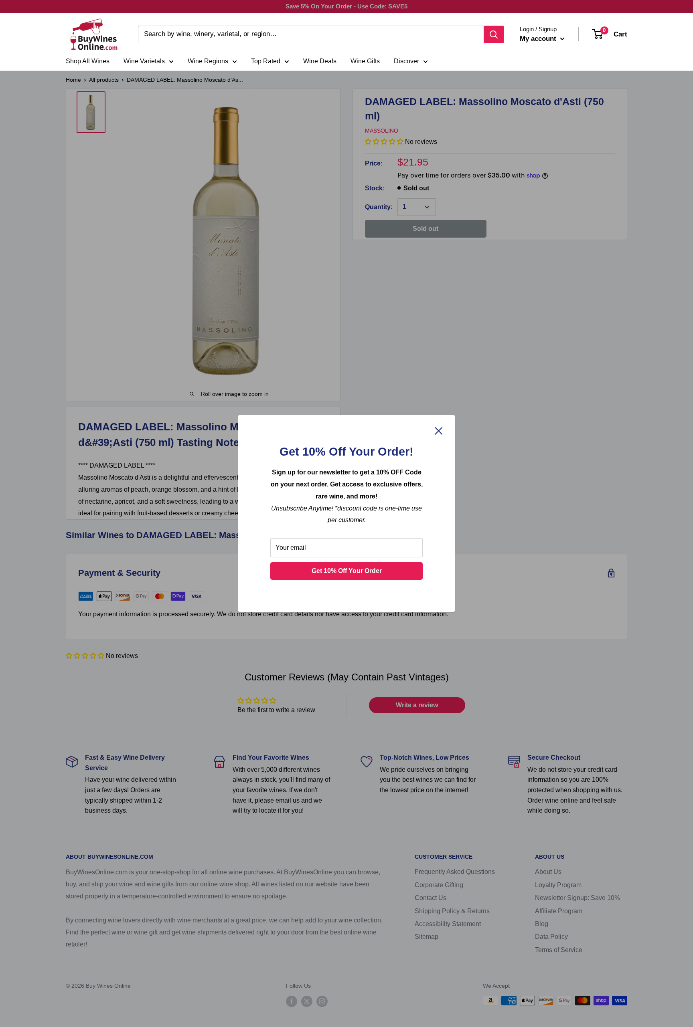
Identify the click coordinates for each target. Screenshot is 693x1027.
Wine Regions (208, 61)
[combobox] (311, 34)
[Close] (439, 431)
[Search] (494, 34)
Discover (406, 61)
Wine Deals (319, 61)
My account (539, 38)
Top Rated (265, 61)
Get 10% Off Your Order (347, 570)
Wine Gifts (365, 61)
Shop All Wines (87, 61)
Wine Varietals (144, 61)
